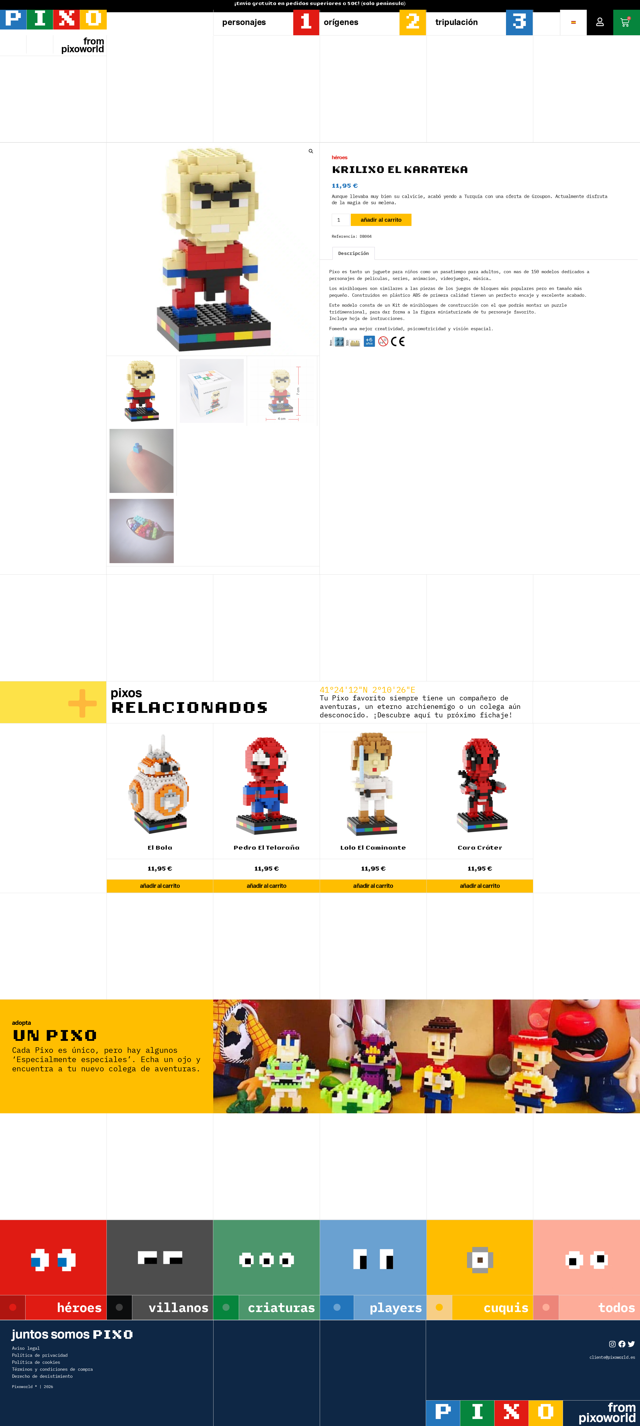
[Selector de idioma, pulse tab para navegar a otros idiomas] (573, 22)
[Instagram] (612, 1344)
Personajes (244, 22)
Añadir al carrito (381, 220)
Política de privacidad (40, 1355)
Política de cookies (36, 1362)
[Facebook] (622, 1344)
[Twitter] (631, 1344)
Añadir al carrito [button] (160, 886)
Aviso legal (26, 1348)
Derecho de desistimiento (42, 1376)
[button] (311, 151)
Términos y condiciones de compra (52, 1369)
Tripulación (457, 22)
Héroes (340, 157)
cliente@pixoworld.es (612, 1357)
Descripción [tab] (353, 253)
